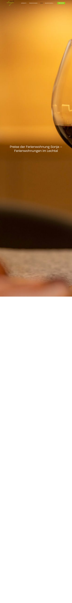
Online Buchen (61, 3)
